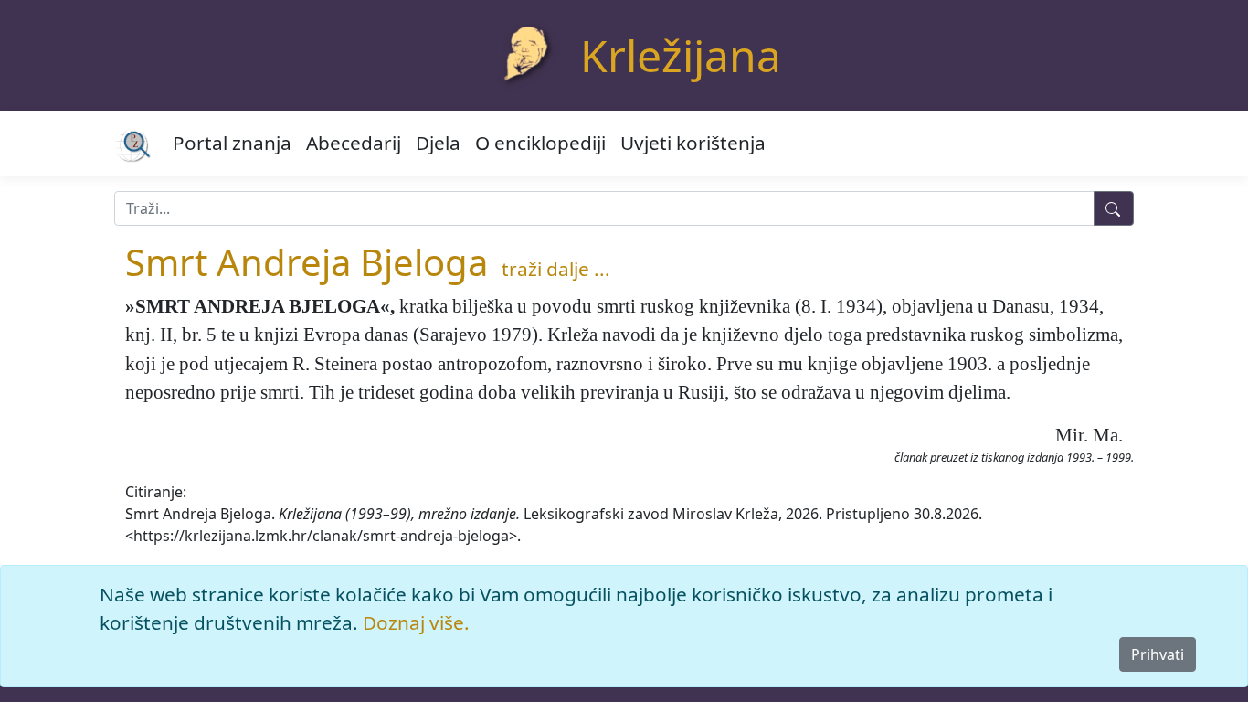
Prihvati (1157, 654)
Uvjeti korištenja (693, 142)
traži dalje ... (556, 269)
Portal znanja (232, 142)
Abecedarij (353, 142)
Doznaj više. (416, 622)
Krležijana (680, 55)
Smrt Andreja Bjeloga (306, 262)
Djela (438, 142)
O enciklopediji (540, 142)
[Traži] (1114, 208)
